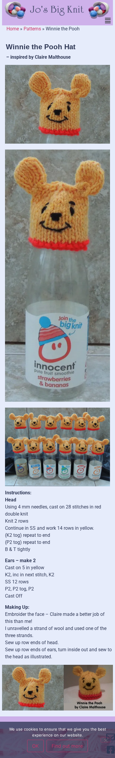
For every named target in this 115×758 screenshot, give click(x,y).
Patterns (32, 29)
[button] (108, 20)
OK (35, 746)
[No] (106, 739)
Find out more (67, 746)
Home (12, 29)
